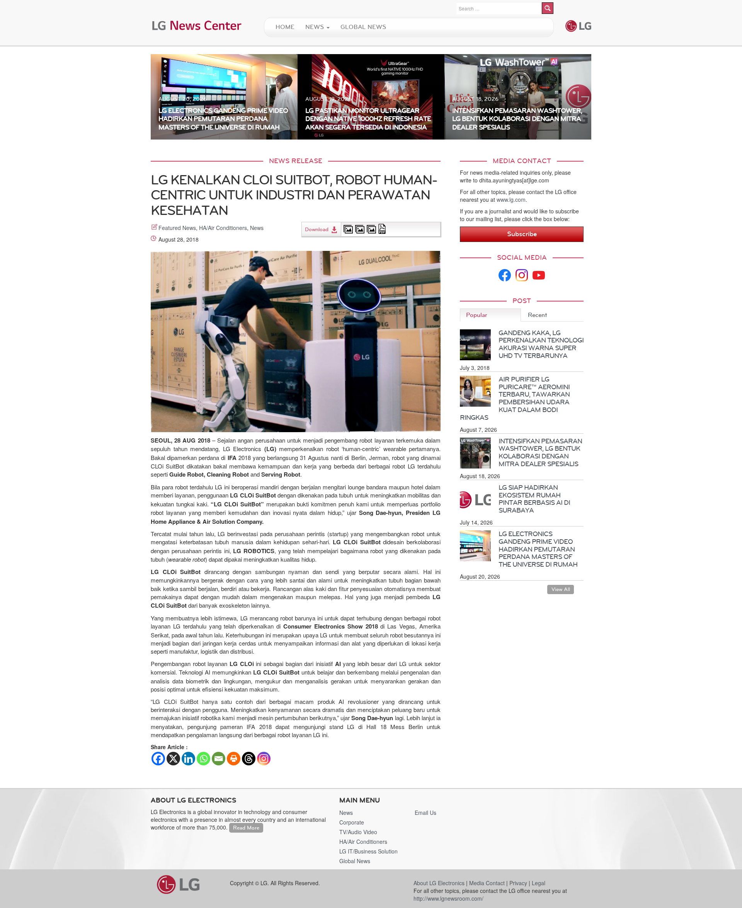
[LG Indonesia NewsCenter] (197, 25)
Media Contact (487, 883)
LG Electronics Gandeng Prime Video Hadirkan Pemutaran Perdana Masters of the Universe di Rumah (538, 549)
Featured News (177, 228)
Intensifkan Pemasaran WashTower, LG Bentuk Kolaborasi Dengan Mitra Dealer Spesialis (540, 452)
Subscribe (522, 234)
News (315, 27)
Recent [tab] (537, 315)
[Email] (218, 758)
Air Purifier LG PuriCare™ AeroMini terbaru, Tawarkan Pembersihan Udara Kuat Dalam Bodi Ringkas (515, 398)
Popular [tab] (476, 315)
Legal (538, 883)
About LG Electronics (439, 883)
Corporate (351, 822)
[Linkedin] (188, 758)
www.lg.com (511, 199)
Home (285, 27)
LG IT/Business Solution (368, 851)
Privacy (518, 883)
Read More (246, 828)
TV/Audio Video (358, 832)
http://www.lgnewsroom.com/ (448, 898)
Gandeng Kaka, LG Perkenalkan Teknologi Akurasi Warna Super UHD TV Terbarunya (541, 344)
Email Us (425, 812)
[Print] (233, 758)
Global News (363, 27)
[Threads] (248, 758)
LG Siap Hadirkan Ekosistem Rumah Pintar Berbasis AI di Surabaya (534, 499)
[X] (173, 758)
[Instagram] (264, 758)
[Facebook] (158, 758)
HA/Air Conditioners (223, 228)
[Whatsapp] (203, 758)
